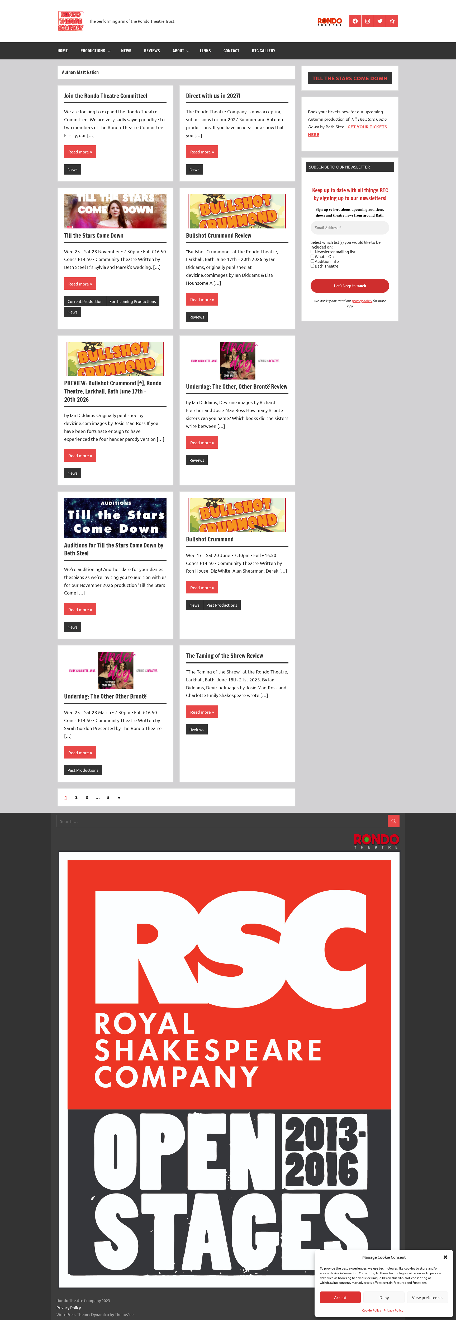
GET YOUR (359, 126)
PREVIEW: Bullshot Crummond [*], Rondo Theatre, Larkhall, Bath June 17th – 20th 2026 (113, 391)
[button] (445, 1257)
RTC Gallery (263, 51)
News (126, 51)
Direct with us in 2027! (213, 96)
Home (63, 51)
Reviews (152, 51)
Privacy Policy (393, 1310)
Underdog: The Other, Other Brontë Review (236, 386)
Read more (78, 151)
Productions (92, 51)
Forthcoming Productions (133, 301)
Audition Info (326, 261)
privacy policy (362, 300)
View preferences (427, 1297)
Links (205, 51)
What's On (324, 256)
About (178, 51)
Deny (384, 1297)
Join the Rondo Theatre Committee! (105, 96)
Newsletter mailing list (334, 251)
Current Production (85, 301)
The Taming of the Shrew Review (224, 656)
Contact (231, 51)
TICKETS (378, 126)
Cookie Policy (371, 1310)
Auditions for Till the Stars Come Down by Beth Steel (113, 549)
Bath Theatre (326, 266)
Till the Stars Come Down (94, 235)
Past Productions (221, 604)
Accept (340, 1297)
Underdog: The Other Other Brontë (105, 696)
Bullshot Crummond (210, 539)
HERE (313, 134)
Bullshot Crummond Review (218, 235)
